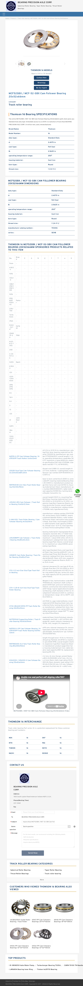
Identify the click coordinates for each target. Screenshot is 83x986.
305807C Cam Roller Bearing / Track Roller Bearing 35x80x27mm (24, 556)
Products (13, 18)
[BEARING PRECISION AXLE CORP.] (11, 5)
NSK (10, 738)
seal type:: (13, 147)
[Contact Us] (78, 493)
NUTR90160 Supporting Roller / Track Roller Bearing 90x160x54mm (24, 620)
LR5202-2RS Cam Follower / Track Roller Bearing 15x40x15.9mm (24, 503)
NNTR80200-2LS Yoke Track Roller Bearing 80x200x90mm (24, 645)
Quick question (13, 828)
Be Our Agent (41, 88)
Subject (13, 822)
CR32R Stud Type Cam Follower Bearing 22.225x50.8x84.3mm (24, 472)
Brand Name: (14, 129)
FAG (43, 743)
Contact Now (42, 78)
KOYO (44, 748)
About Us (9, 981)
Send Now (33, 853)
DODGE (45, 753)
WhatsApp (42, 83)
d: (9, 142)
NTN (10, 743)
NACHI (11, 753)
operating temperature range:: (21, 156)
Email (12, 812)
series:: (11, 233)
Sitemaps (32, 981)
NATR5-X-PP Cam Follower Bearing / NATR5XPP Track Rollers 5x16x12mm (24, 457)
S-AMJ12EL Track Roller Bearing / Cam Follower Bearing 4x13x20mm (24, 521)
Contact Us (17, 981)
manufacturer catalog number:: (20, 228)
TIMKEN (12, 748)
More (42, 880)
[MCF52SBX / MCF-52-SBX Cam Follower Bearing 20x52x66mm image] (41, 41)
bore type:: (13, 165)
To (12, 817)
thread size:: (14, 169)
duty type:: (13, 138)
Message (14, 833)
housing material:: (16, 160)
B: (9, 151)
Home (7, 18)
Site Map (25, 981)
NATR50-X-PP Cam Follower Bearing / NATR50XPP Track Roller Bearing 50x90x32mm (24, 631)
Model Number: (15, 134)
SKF (43, 738)
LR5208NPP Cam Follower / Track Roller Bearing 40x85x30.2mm (24, 539)
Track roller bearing (23, 18)
